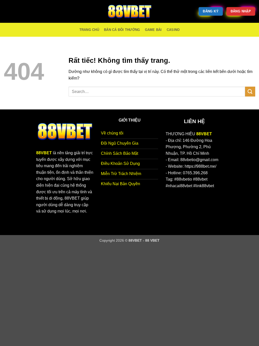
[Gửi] (250, 92)
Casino (173, 30)
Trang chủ (89, 30)
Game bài (153, 30)
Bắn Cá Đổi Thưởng (122, 30)
